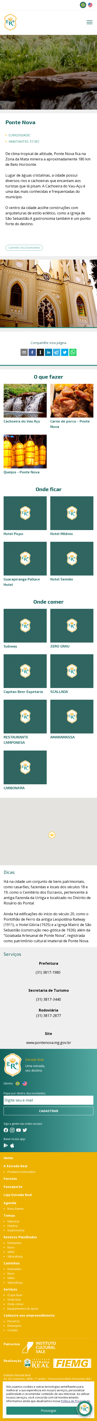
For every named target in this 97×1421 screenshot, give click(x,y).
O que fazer (15, 1295)
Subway (10, 646)
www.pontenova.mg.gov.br (48, 1042)
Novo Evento (15, 1209)
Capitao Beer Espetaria (23, 691)
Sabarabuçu (15, 1256)
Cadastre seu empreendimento (29, 1315)
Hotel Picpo (13, 533)
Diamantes (14, 1243)
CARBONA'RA (14, 788)
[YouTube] (18, 1130)
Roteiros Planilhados (20, 1237)
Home (8, 1158)
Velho (11, 1252)
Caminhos (12, 1263)
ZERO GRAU (59, 646)
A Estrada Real (15, 1166)
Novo (10, 1247)
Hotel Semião (61, 579)
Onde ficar (14, 1300)
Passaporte (13, 1187)
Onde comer (15, 1304)
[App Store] (12, 1145)
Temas (9, 1215)
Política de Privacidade (75, 1401)
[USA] (90, 5)
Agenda (10, 1203)
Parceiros (13, 1321)
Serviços (10, 1289)
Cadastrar (48, 1111)
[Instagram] (12, 1130)
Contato (12, 1330)
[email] (24, 352)
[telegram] (56, 352)
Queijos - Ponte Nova (21, 472)
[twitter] (64, 352)
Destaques (14, 1326)
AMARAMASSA (62, 737)
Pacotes (10, 1178)
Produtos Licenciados (21, 1172)
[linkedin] (48, 352)
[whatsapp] (72, 352)
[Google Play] (6, 1145)
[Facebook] (6, 1130)
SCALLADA (59, 691)
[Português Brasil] (83, 5)
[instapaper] (40, 352)
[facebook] (32, 352)
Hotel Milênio (61, 533)
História (12, 1226)
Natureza (13, 1221)
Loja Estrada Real (18, 1195)
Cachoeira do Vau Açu (22, 421)
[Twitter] (25, 1130)
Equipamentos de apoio (22, 1309)
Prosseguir (48, 1410)
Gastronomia (15, 1230)
